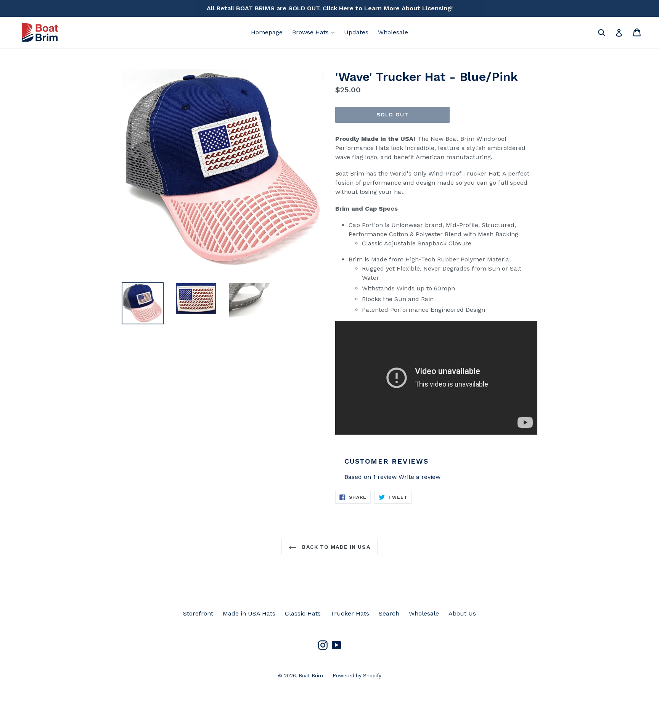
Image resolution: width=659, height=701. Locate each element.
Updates (356, 32)
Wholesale (393, 32)
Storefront (198, 613)
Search (389, 613)
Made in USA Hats (249, 613)
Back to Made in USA (335, 547)
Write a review (419, 476)
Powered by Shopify (357, 675)
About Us (462, 613)
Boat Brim (311, 675)
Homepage (267, 32)
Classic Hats (303, 613)
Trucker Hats (349, 613)
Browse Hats (315, 32)
